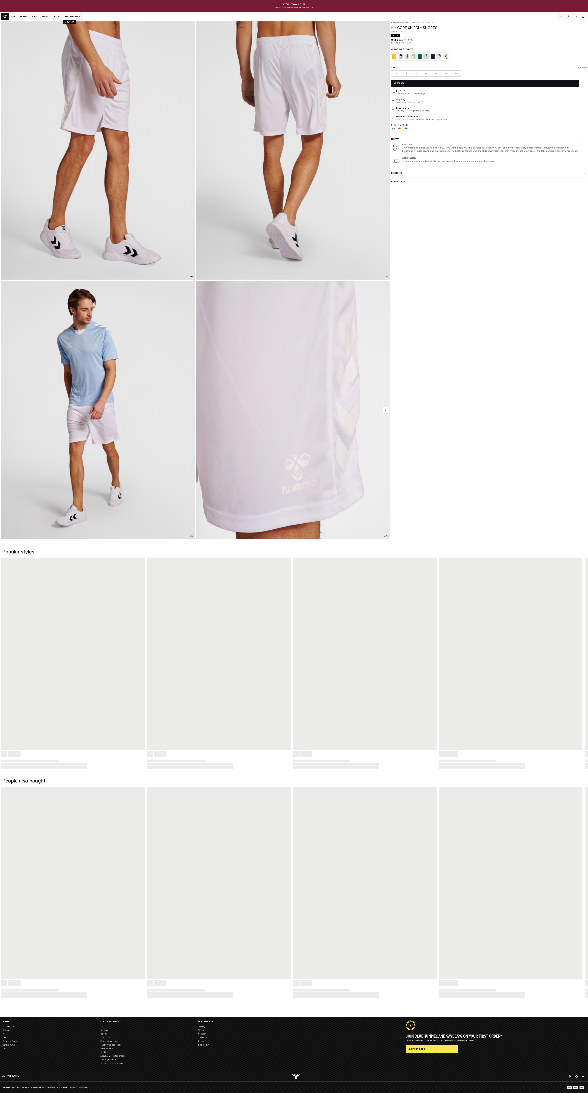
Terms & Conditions (109, 1041)
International (13, 1076)
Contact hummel (9, 1045)
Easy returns (402, 108)
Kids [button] (34, 16)
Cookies (104, 1052)
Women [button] (23, 16)
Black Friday (203, 1045)
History (5, 1030)
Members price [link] (73, 16)
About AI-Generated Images (112, 1056)
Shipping (400, 99)
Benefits (395, 139)
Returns (103, 1034)
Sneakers (202, 1034)
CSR (4, 1037)
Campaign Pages (399, 22)
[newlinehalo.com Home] (5, 16)
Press (5, 1034)
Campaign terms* (108, 1059)
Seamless (202, 1037)
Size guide (582, 67)
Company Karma (9, 1041)
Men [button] (13, 16)
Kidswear (202, 1041)
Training (201, 1026)
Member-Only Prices (407, 116)
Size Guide (105, 1037)
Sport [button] (45, 16)
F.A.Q (102, 1026)
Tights (201, 1030)
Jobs (4, 1048)
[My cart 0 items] (583, 16)
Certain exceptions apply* (416, 1040)
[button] (561, 16)
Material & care (398, 182)
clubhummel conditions (110, 1045)
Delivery (400, 91)
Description (397, 173)
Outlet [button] (56, 16)
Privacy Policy (106, 1048)
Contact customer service (112, 1063)
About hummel (8, 1026)
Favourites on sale (422, 22)
